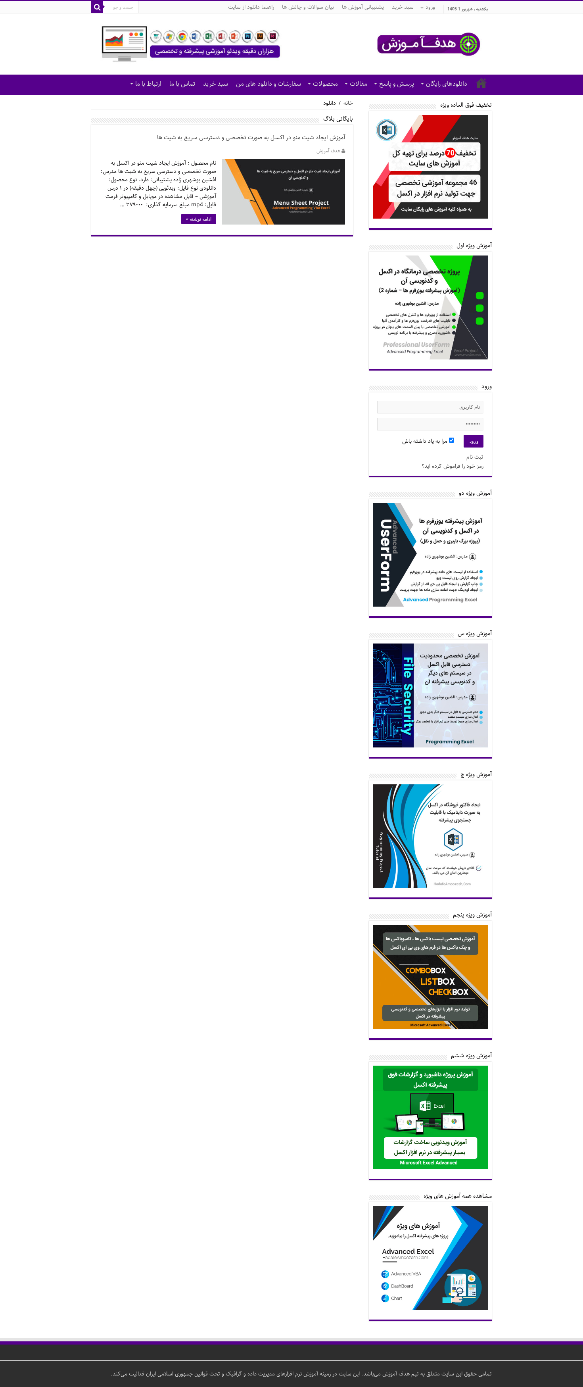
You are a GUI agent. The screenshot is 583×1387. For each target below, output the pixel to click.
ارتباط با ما (148, 84)
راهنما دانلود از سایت (251, 7)
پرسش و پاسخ (396, 84)
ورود (430, 7)
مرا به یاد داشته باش (425, 441)
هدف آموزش (328, 151)
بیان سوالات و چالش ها (308, 7)
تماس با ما (182, 84)
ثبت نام (474, 457)
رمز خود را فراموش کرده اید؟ (452, 466)
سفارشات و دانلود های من (268, 84)
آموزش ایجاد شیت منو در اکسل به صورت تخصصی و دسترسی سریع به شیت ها (251, 138)
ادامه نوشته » (198, 219)
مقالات (358, 84)
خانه (481, 83)
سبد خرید (403, 7)
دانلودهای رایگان (446, 84)
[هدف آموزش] (291, 43)
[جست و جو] (97, 7)
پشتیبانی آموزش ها (363, 7)
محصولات (325, 84)
